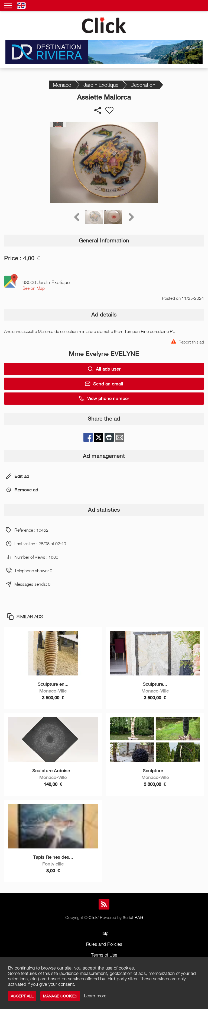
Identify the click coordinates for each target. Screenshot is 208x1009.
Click (93, 917)
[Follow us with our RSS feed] (104, 904)
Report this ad (191, 341)
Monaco (62, 85)
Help (104, 933)
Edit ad (21, 476)
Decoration (143, 85)
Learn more (95, 995)
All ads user (108, 369)
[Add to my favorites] (109, 110)
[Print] (109, 437)
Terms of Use (104, 955)
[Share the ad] (97, 110)
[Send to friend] (119, 437)
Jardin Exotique (100, 85)
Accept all (22, 996)
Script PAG (133, 917)
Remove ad (26, 489)
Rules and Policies (104, 944)
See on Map (33, 288)
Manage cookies (60, 996)
